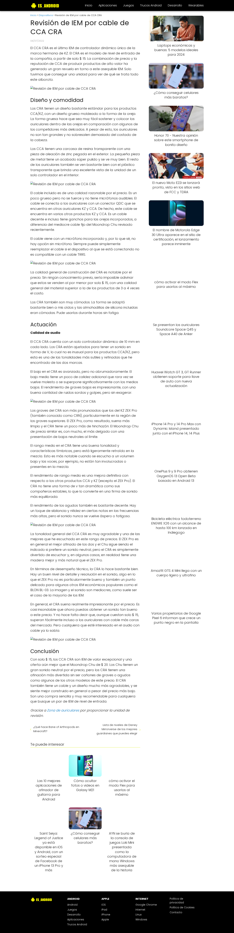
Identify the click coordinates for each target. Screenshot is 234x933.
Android (72, 905)
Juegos (128, 5)
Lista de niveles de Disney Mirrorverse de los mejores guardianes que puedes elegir (117, 729)
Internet (140, 909)
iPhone (105, 914)
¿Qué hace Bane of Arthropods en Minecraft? (56, 729)
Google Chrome (146, 905)
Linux (138, 914)
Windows (141, 919)
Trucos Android (151, 5)
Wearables (196, 5)
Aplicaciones (108, 5)
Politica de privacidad (177, 900)
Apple (105, 919)
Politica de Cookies (182, 907)
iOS (103, 905)
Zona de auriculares (63, 710)
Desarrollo (175, 5)
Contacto (176, 912)
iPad (104, 909)
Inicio (88, 5)
